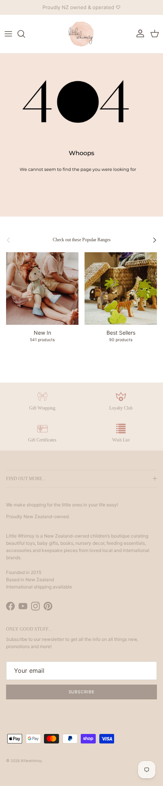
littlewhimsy (31, 760)
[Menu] (8, 33)
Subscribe (82, 691)
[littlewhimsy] (81, 34)
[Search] (25, 33)
